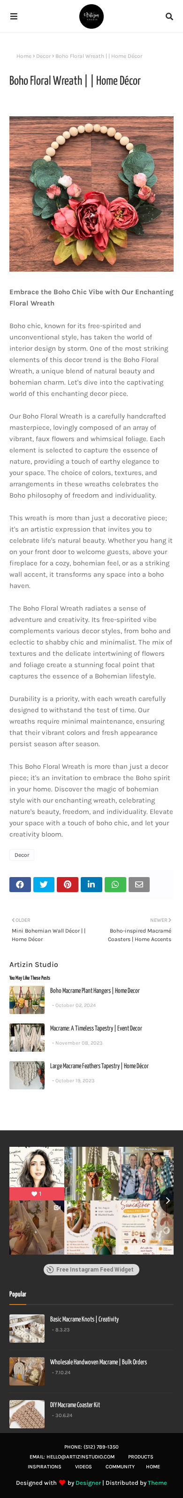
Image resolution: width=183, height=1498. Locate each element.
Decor (43, 56)
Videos (83, 1467)
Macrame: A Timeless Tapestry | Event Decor (96, 1028)
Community (120, 1467)
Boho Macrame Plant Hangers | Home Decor (95, 991)
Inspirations (44, 1467)
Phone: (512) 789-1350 (91, 1447)
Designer (88, 1482)
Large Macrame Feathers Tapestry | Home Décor (99, 1066)
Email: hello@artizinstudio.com (72, 1457)
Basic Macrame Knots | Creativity (84, 1319)
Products (140, 1457)
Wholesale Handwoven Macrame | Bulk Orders (98, 1362)
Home (23, 56)
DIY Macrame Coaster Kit (75, 1405)
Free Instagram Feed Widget (95, 1269)
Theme (157, 1482)
